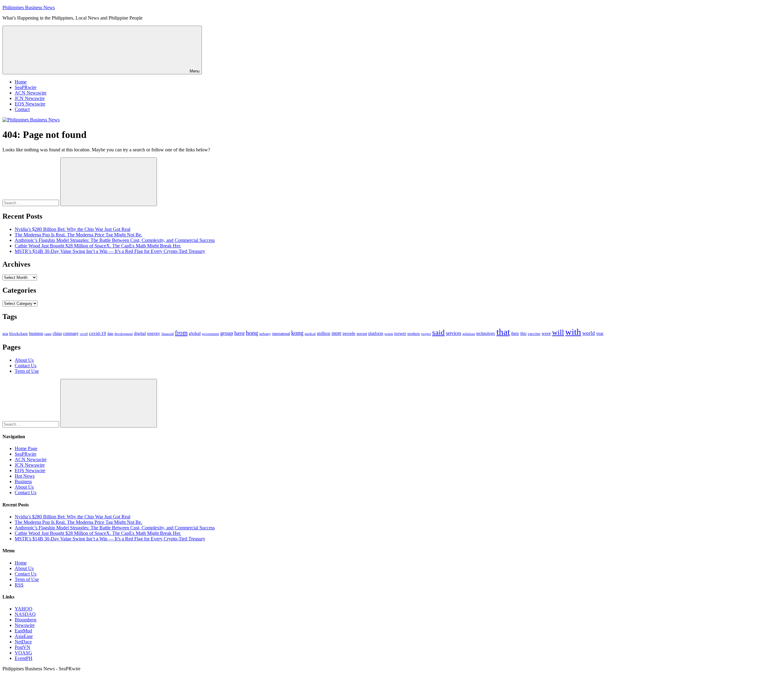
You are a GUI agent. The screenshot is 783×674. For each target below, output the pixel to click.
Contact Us (25, 365)
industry (265, 333)
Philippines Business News (28, 7)
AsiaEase (24, 636)
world (588, 333)
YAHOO (23, 608)
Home (21, 81)
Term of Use (27, 371)
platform (375, 333)
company (71, 333)
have (239, 333)
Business (23, 481)
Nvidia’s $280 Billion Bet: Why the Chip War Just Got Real (72, 229)
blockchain (18, 333)
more (336, 333)
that (503, 332)
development (123, 333)
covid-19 (97, 333)
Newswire (25, 625)
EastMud (23, 630)
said (438, 332)
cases (47, 333)
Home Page (26, 448)
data (110, 333)
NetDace (23, 641)
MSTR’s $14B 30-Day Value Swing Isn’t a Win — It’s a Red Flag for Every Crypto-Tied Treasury (110, 251)
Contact (22, 109)
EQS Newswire (30, 103)
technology (485, 333)
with (573, 332)
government (210, 333)
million (323, 333)
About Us (24, 360)
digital (140, 333)
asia (5, 333)
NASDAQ (25, 614)
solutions (468, 333)
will (558, 332)
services (453, 333)
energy (153, 333)
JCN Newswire (30, 98)
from (181, 332)
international (281, 333)
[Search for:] (31, 202)
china (57, 333)
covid (84, 333)
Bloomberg (25, 619)
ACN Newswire (30, 92)
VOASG (23, 652)
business (36, 333)
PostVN (22, 647)
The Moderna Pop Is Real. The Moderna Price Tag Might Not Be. (78, 234)
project (426, 333)
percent (362, 334)
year (599, 333)
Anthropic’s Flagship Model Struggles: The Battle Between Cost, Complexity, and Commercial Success (115, 240)
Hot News (25, 476)
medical (310, 333)
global (195, 333)
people (349, 333)
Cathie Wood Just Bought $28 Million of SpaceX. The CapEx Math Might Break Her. (98, 245)
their (515, 333)
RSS (19, 584)
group (226, 333)
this (523, 333)
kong (297, 333)
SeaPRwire (25, 87)
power (400, 333)
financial (167, 333)
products (413, 334)
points (388, 333)
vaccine (534, 333)
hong (252, 333)
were (546, 333)
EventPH (23, 658)
